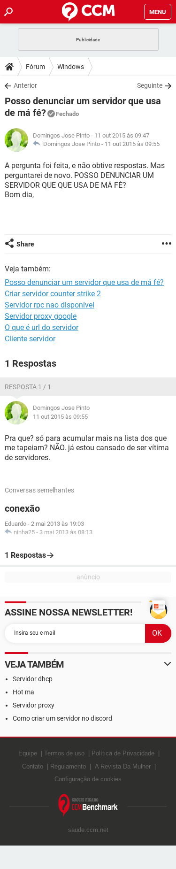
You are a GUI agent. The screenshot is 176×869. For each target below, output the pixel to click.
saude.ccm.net (88, 829)
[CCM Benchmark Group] (88, 805)
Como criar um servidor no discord (62, 718)
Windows (70, 66)
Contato (32, 766)
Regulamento (68, 766)
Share (25, 244)
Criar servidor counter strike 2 (53, 293)
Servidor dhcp (33, 679)
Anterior (25, 85)
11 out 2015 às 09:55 (132, 143)
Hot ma (23, 692)
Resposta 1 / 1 (28, 387)
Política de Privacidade (123, 753)
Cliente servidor (30, 338)
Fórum (35, 66)
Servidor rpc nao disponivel (49, 304)
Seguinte (149, 85)
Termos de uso (64, 753)
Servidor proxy (33, 705)
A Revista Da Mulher (123, 766)
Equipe (27, 753)
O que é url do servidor (41, 327)
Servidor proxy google (41, 316)
